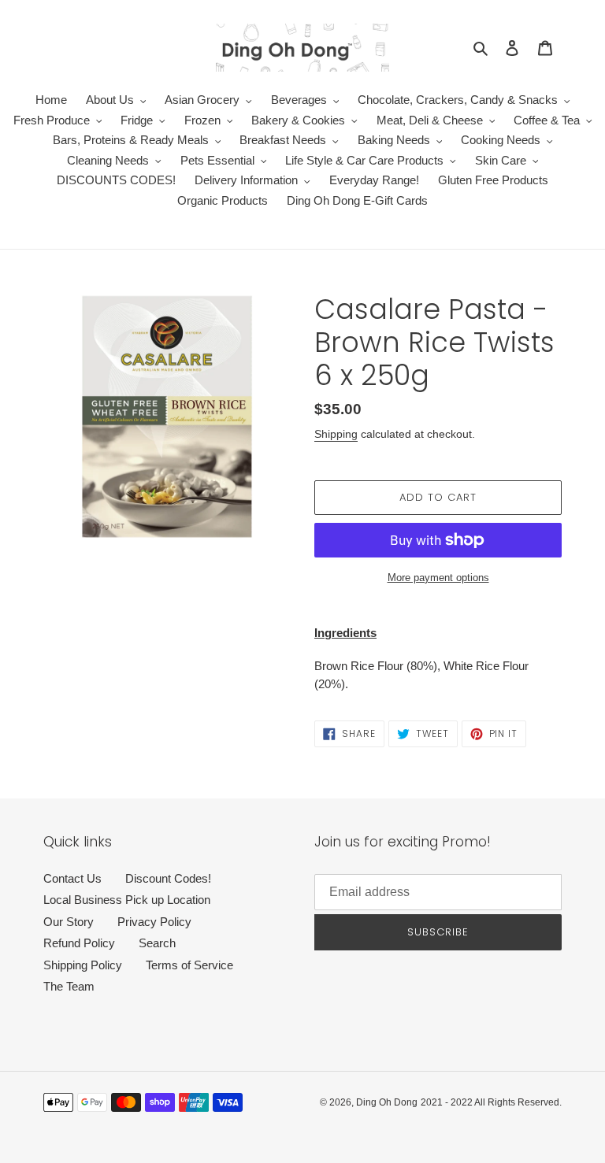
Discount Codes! (168, 878)
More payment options (438, 577)
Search (157, 943)
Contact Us (72, 878)
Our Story (68, 921)
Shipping (336, 434)
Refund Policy (79, 943)
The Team (69, 986)
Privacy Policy (154, 921)
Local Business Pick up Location (126, 899)
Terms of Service (189, 965)
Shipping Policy (82, 965)
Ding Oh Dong (387, 1102)
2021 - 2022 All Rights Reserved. (491, 1102)
